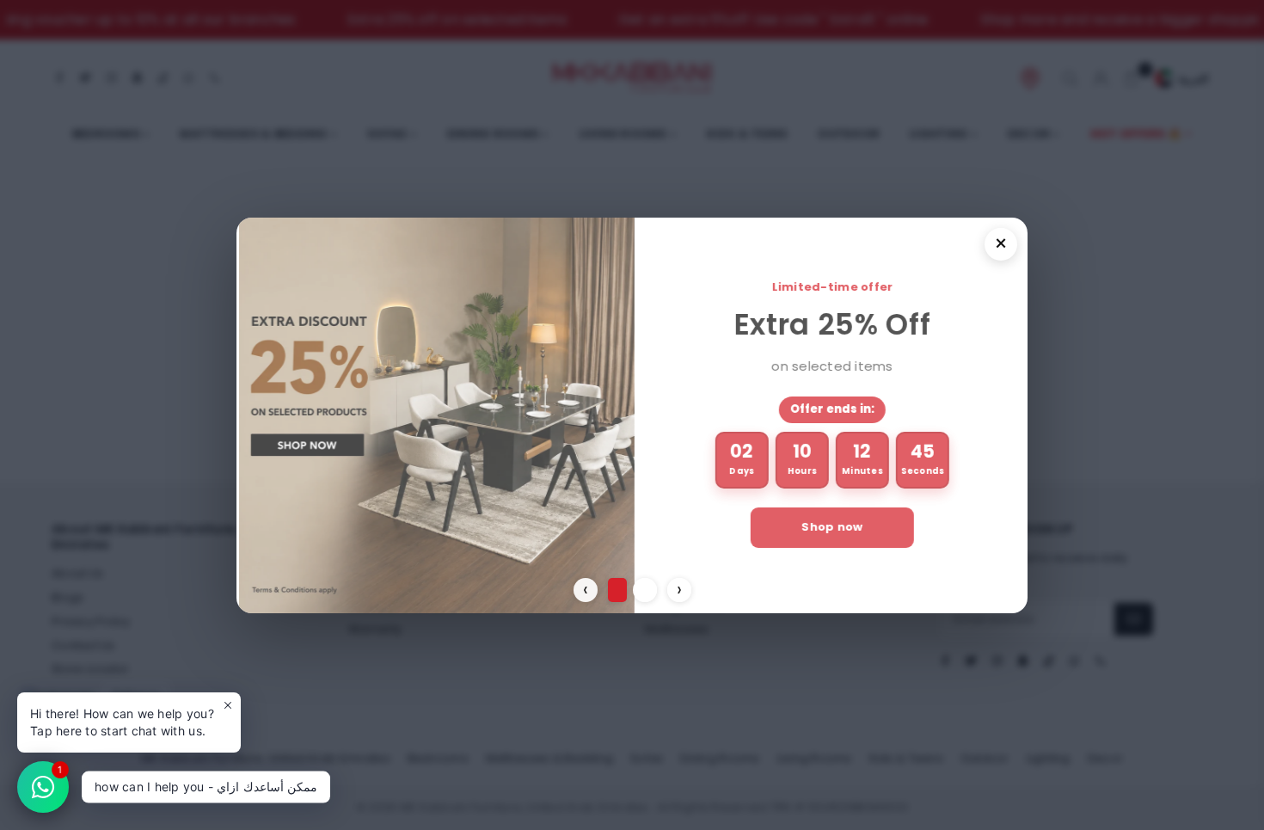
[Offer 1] (617, 590)
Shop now (829, 527)
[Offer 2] (645, 590)
